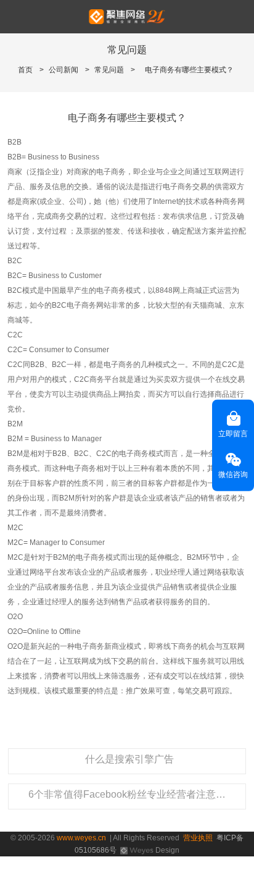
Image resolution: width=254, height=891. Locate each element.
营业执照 (198, 838)
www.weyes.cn (81, 838)
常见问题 (109, 69)
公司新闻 (63, 69)
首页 (25, 69)
